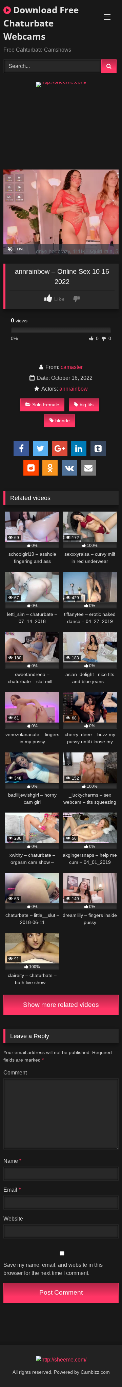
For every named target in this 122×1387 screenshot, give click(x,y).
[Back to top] (101, 1366)
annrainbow (73, 389)
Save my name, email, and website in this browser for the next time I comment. (53, 1269)
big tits (87, 404)
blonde (62, 420)
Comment (15, 1072)
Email (12, 1190)
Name (12, 1161)
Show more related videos (61, 1004)
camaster (72, 367)
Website (13, 1219)
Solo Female (45, 404)
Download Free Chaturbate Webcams (41, 23)
